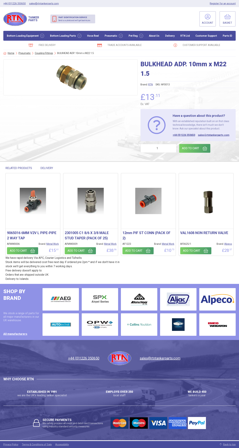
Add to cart (190, 148)
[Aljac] (178, 299)
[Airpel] (100, 299)
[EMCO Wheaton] (217, 324)
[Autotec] (61, 324)
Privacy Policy (10, 444)
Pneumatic (111, 35)
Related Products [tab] (18, 168)
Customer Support (206, 35)
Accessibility (62, 444)
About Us (154, 35)
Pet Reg (133, 35)
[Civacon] (100, 324)
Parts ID (227, 35)
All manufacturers (15, 334)
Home (11, 53)
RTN (150, 84)
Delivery (170, 35)
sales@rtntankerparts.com (213, 135)
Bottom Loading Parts (63, 35)
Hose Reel (93, 35)
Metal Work (52, 243)
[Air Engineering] (61, 299)
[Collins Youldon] (139, 324)
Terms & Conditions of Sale (37, 444)
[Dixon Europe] (178, 324)
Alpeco (228, 243)
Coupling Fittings (44, 53)
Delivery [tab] (46, 168)
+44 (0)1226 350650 (184, 135)
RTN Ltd (185, 35)
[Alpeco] (217, 299)
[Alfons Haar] (139, 299)
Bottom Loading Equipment (23, 35)
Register (223, 3)
